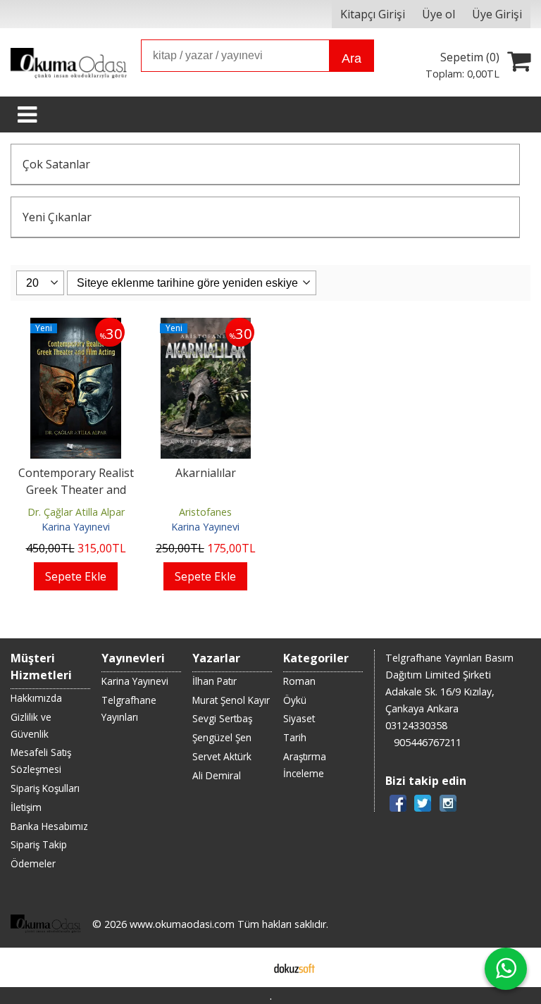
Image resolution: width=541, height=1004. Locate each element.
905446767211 (427, 742)
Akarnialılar (205, 473)
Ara (351, 58)
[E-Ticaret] (294, 967)
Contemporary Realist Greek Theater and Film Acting (76, 489)
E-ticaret (248, 967)
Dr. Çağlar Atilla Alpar (76, 512)
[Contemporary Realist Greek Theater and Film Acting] (75, 326)
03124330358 (416, 725)
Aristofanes (205, 512)
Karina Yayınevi (76, 526)
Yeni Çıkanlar (57, 217)
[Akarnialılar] (206, 326)
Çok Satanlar (56, 164)
